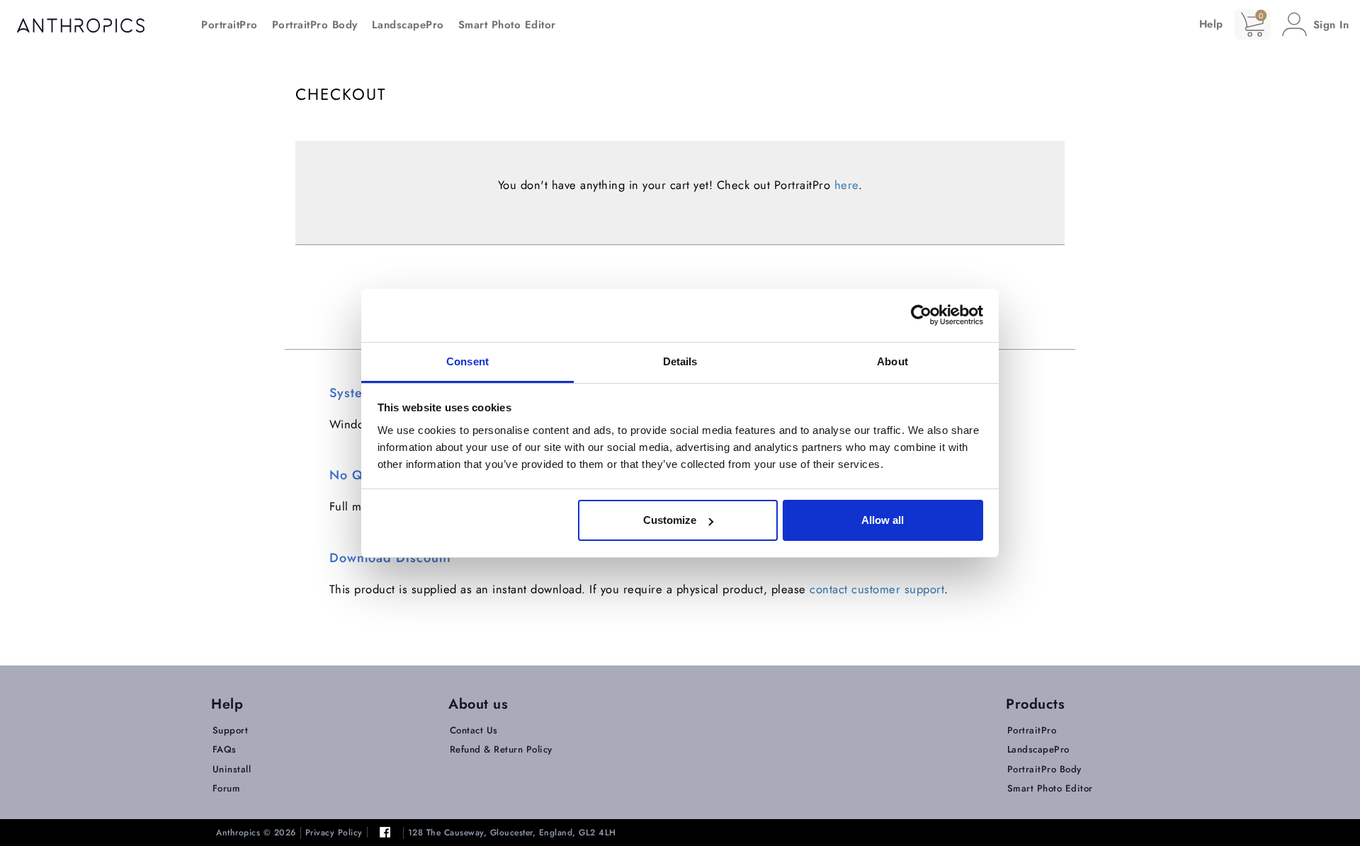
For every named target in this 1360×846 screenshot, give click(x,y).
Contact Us (474, 730)
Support (230, 730)
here (846, 184)
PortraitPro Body (315, 25)
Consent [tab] (467, 361)
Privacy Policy (334, 833)
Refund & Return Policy (501, 749)
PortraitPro (229, 25)
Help (1211, 24)
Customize (669, 520)
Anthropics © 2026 (256, 833)
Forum (226, 788)
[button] (1315, 24)
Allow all (882, 520)
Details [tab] (680, 361)
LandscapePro (408, 25)
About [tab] (892, 361)
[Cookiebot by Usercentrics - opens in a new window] (921, 315)
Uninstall (231, 769)
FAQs (224, 749)
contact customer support (877, 589)
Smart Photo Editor (507, 25)
